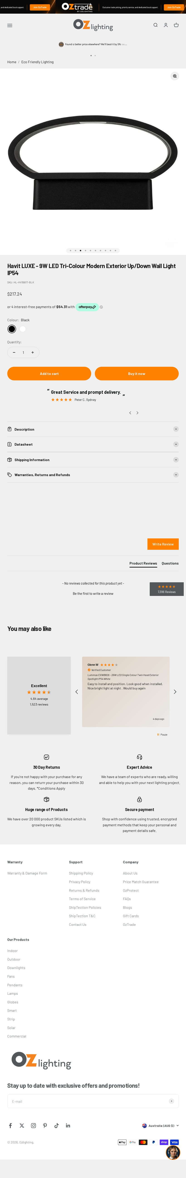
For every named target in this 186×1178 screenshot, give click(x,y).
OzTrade (129, 924)
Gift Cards (131, 916)
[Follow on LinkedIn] (68, 1126)
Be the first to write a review (93, 593)
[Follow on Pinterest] (45, 1126)
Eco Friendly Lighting (37, 62)
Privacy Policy (79, 881)
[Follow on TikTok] (57, 1126)
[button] (93, 593)
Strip (11, 1019)
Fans (11, 976)
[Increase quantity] (32, 352)
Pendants (14, 985)
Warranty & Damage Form (27, 873)
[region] (126, 692)
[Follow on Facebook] (10, 1126)
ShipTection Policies (85, 907)
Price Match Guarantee (141, 881)
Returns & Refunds (84, 890)
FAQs (127, 899)
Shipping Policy (81, 873)
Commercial (16, 1036)
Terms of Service (82, 899)
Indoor (12, 950)
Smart (12, 1010)
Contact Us (77, 924)
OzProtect (131, 890)
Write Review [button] (163, 544)
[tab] (143, 564)
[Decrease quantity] (14, 352)
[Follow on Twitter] (22, 1126)
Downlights (16, 967)
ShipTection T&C (82, 916)
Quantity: (14, 342)
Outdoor (13, 959)
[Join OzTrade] (93, 7)
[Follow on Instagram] (33, 1126)
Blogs (127, 907)
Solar (11, 1027)
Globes (12, 1002)
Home (11, 62)
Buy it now (136, 373)
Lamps (12, 993)
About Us (130, 873)
